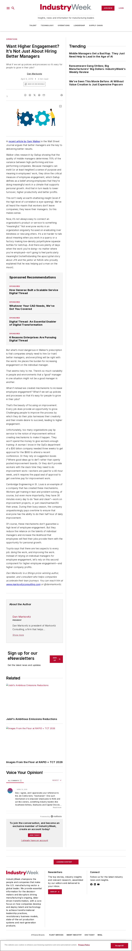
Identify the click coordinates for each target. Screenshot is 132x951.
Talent (33, 25)
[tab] (15, 780)
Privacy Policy (84, 945)
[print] (61, 95)
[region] (34, 798)
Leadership (79, 25)
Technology (47, 25)
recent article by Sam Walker (24, 141)
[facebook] (25, 95)
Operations (64, 25)
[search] (13, 8)
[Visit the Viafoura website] (56, 816)
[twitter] (34, 95)
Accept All (119, 946)
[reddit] (39, 95)
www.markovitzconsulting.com (23, 584)
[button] (8, 8)
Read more (57, 807)
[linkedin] (30, 95)
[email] (44, 95)
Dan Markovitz (34, 73)
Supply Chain (95, 25)
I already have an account (34, 840)
